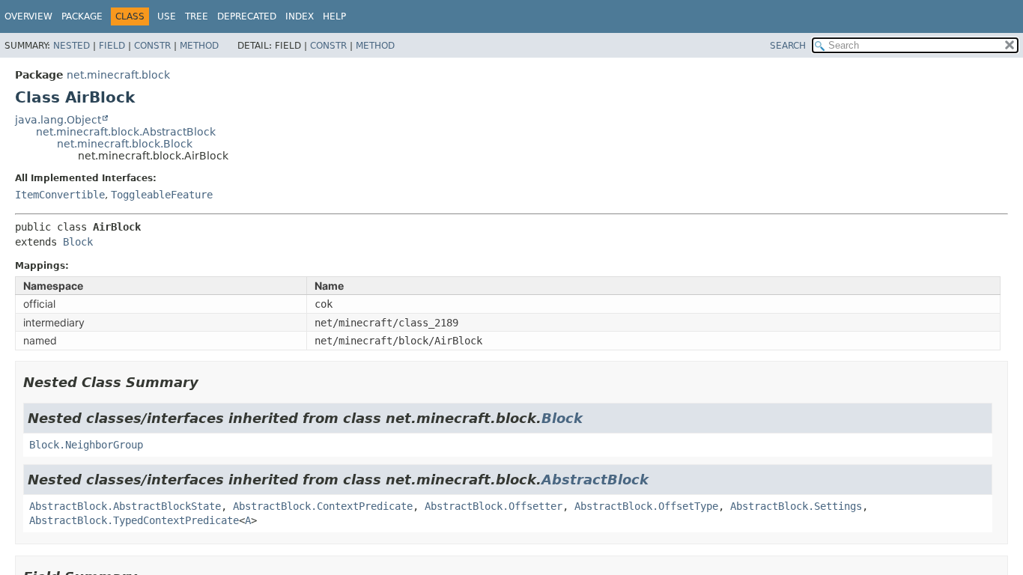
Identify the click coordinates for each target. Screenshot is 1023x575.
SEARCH (788, 45)
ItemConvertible (60, 195)
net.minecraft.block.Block (124, 144)
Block (78, 242)
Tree (196, 16)
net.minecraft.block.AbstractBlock (126, 132)
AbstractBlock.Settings (796, 506)
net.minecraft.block (118, 75)
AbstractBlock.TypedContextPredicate (134, 520)
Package (82, 16)
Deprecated (246, 16)
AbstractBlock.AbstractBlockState (125, 506)
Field (112, 45)
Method (199, 45)
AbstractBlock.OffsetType (646, 506)
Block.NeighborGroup (86, 445)
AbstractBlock (595, 479)
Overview (28, 16)
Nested (71, 45)
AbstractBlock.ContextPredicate (323, 506)
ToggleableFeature (162, 195)
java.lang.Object (58, 120)
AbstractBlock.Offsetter (493, 506)
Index (299, 16)
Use (166, 16)
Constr (152, 45)
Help (334, 16)
